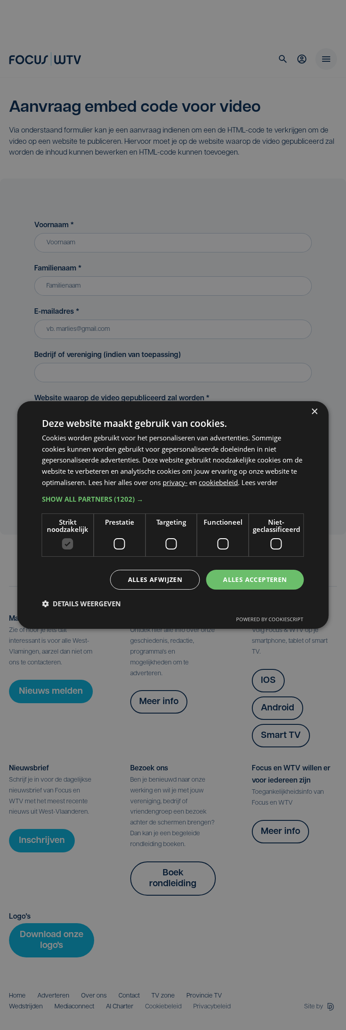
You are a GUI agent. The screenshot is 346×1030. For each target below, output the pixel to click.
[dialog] (172, 515)
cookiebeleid (218, 482)
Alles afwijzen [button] (155, 579)
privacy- (175, 482)
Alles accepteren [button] (255, 579)
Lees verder (259, 482)
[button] (173, 499)
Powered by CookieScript (269, 619)
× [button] (314, 411)
